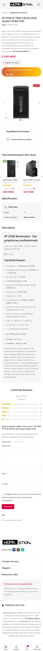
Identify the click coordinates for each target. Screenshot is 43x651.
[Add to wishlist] (18, 166)
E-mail (5, 484)
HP (25, 212)
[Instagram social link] (18, 550)
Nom (4, 473)
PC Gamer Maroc (33, 618)
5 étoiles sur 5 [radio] (23, 442)
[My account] (38, 4)
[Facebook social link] (14, 550)
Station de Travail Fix (18, 13)
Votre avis (6, 446)
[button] (4, 102)
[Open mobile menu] (4, 4)
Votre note (7, 442)
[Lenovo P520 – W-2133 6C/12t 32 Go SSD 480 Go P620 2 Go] (31, 168)
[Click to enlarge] (6, 118)
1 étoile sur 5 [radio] (15, 442)
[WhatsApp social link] (22, 550)
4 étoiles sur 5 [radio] (21, 442)
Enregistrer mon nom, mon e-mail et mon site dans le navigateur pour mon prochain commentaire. (21, 497)
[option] (20, 120)
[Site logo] (21, 4)
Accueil (5, 13)
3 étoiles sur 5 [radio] (19, 442)
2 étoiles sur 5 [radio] (17, 442)
